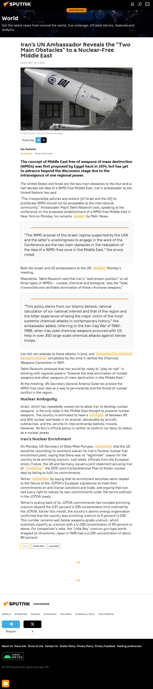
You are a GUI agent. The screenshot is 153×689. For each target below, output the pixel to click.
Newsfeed (54, 546)
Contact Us (51, 646)
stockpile (96, 415)
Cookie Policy (68, 646)
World (25, 546)
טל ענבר (40, 133)
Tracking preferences (129, 646)
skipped (99, 268)
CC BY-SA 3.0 (27, 133)
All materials (26, 153)
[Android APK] (13, 656)
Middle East (38, 546)
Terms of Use (35, 646)
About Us (7, 646)
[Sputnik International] (18, 7)
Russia (35, 614)
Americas (21, 614)
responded (40, 479)
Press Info (20, 646)
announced (103, 446)
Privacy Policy (85, 646)
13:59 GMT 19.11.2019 (33, 63)
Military (66, 614)
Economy (50, 614)
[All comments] (5, 683)
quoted (79, 216)
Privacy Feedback (105, 646)
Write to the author (44, 153)
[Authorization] (132, 4)
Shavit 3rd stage (54, 133)
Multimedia (106, 614)
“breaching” (34, 468)
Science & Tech (85, 614)
